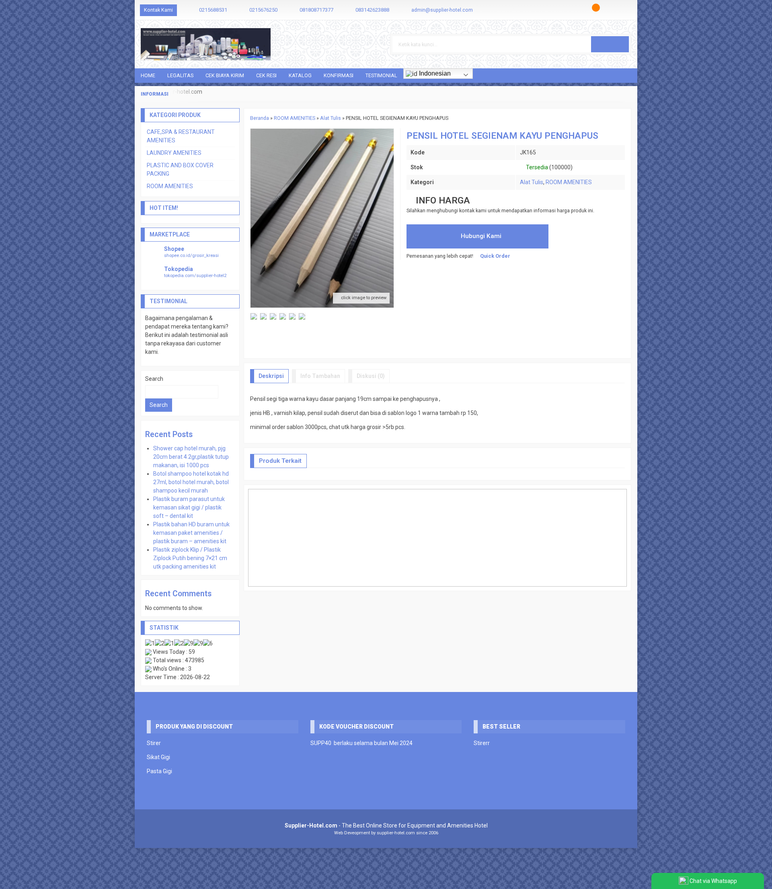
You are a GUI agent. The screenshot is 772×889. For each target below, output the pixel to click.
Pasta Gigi (159, 771)
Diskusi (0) (371, 376)
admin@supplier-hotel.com (442, 10)
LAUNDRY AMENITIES (174, 153)
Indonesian (434, 73)
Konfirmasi (338, 75)
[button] (610, 44)
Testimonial (381, 75)
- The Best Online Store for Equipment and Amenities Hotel (386, 825)
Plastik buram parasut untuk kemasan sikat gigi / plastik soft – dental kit (189, 507)
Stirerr (482, 743)
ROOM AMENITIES (569, 182)
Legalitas (180, 75)
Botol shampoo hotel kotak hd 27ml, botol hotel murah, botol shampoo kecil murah (191, 482)
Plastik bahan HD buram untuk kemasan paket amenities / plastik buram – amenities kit (191, 532)
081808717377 (316, 10)
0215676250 (263, 10)
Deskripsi (271, 376)
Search (154, 379)
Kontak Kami (158, 10)
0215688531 (213, 10)
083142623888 (372, 10)
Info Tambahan (320, 376)
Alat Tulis (531, 182)
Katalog (300, 75)
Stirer (154, 743)
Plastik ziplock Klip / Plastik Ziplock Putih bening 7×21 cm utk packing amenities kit (190, 558)
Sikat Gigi (158, 757)
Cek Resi (266, 75)
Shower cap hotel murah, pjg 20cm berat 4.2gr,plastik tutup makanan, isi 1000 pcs (191, 456)
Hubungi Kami (480, 236)
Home (148, 75)
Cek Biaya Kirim (224, 75)
